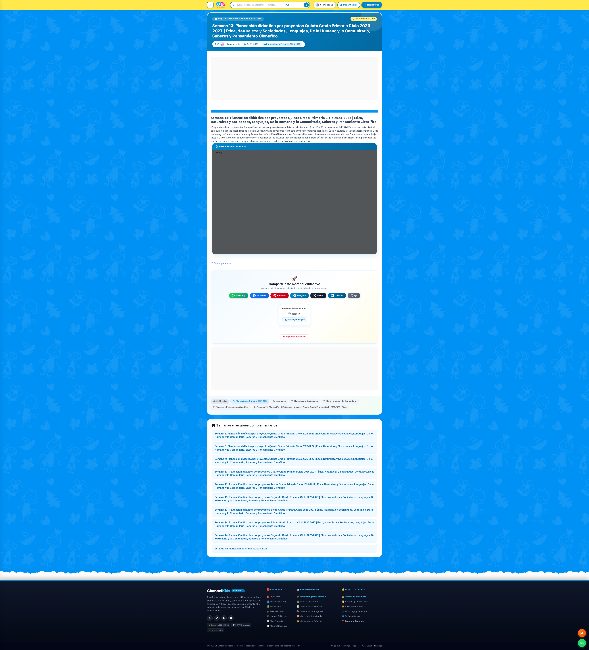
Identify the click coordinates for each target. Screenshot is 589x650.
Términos (346, 646)
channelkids (233, 44)
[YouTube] (224, 618)
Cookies (356, 646)
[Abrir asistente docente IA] (582, 643)
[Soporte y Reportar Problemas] (582, 633)
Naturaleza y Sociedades (306, 401)
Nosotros (378, 646)
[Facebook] (210, 618)
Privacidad (335, 646)
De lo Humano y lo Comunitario (341, 401)
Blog (220, 19)
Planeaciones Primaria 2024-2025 (243, 19)
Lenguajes (281, 401)
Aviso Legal (367, 646)
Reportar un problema (296, 337)
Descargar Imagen (296, 320)
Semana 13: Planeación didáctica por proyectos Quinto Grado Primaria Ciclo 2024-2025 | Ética (301, 407)
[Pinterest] (217, 618)
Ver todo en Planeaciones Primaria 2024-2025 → (242, 548)
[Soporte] (231, 618)
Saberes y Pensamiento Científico (232, 407)
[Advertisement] (294, 78)
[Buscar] (306, 4)
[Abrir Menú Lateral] (210, 5)
